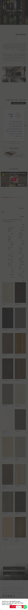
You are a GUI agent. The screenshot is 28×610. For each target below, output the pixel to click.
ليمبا (4, 432)
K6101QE (18, 329)
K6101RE (5, 329)
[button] (4, 2)
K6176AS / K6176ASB (5, 539)
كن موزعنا (19, 606)
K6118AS (18, 354)
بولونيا (4, 487)
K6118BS (5, 354)
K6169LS (18, 538)
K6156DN (18, 431)
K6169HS (5, 513)
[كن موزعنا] (25, 607)
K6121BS (5, 380)
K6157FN (5, 431)
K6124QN (5, 405)
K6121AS (18, 380)
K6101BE (18, 304)
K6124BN (18, 405)
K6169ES (5, 486)
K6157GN (18, 458)
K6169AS (5, 458)
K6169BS (18, 486)
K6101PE (5, 304)
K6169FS (18, 513)
